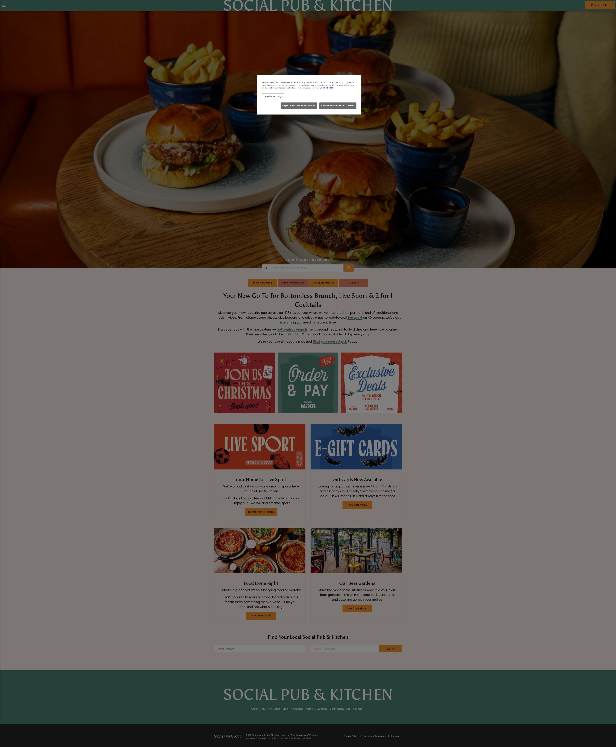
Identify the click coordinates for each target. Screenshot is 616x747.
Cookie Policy (326, 88)
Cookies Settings (273, 96)
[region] (309, 95)
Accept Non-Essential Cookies (338, 105)
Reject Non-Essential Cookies (298, 105)
